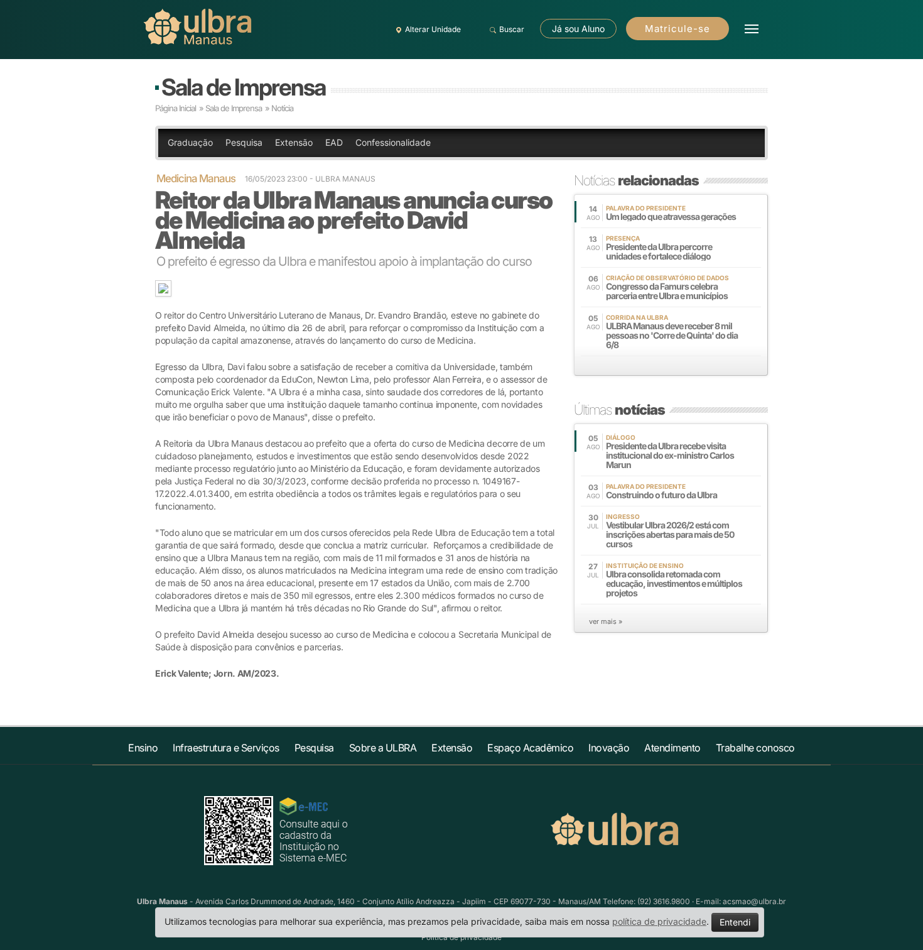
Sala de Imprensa (243, 87)
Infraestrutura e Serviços (226, 747)
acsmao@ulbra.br (754, 901)
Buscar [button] (511, 29)
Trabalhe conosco (755, 747)
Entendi (735, 922)
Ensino (143, 747)
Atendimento (672, 747)
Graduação (190, 142)
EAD (334, 142)
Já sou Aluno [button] (578, 28)
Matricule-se (677, 29)
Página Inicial (175, 108)
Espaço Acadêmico (530, 747)
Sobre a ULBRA (383, 747)
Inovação (608, 747)
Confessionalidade (393, 142)
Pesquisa (243, 142)
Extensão (294, 142)
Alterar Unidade (433, 29)
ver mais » (605, 621)
